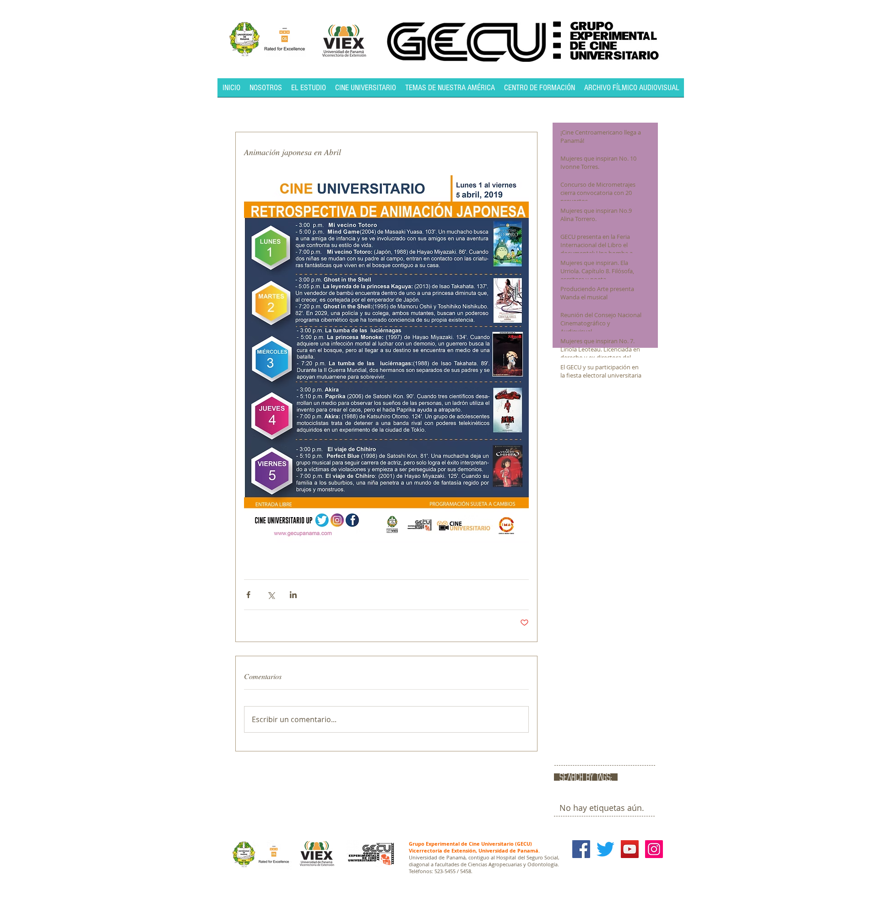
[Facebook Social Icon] (581, 849)
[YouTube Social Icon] (630, 849)
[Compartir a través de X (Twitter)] (270, 594)
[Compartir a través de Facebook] (248, 594)
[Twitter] (605, 849)
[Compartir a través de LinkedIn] (293, 594)
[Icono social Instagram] (654, 849)
